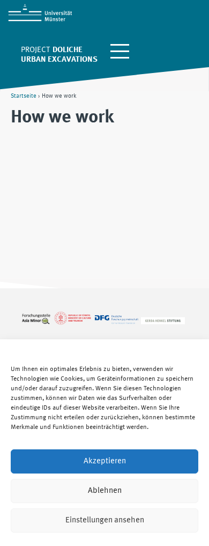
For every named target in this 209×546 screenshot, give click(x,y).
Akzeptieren (105, 461)
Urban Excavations (59, 60)
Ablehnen (105, 491)
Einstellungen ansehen (104, 520)
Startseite (23, 96)
